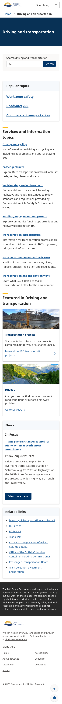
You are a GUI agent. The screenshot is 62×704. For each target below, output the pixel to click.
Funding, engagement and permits (25, 216)
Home (7, 14)
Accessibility (41, 652)
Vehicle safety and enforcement (23, 185)
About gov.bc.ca (11, 658)
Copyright (40, 658)
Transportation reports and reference (26, 257)
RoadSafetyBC (17, 106)
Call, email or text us (41, 636)
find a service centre (16, 639)
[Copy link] (54, 698)
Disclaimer (8, 664)
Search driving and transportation (26, 58)
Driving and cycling (15, 144)
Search (49, 64)
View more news (18, 496)
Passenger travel (13, 167)
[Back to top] (54, 688)
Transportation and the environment (26, 275)
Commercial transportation (28, 115)
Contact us (40, 664)
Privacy (6, 670)
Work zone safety (20, 96)
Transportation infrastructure (22, 235)
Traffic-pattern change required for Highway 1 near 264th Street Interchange (27, 445)
